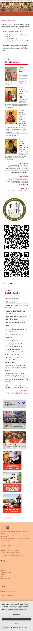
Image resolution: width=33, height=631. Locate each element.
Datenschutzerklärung (5, 578)
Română (18, 24)
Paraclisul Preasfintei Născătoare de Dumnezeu (16, 306)
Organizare (2, 570)
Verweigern (16, 615)
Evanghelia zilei (23, 176)
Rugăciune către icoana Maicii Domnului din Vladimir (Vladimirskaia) (14, 359)
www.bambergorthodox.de (13, 554)
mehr (16, 623)
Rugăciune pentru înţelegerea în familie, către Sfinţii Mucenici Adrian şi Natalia (16, 367)
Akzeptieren (16, 619)
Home (1, 566)
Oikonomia (2, 574)
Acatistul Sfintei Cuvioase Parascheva (13, 336)
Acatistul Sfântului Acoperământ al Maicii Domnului (16, 330)
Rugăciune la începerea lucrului (15, 322)
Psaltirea (7, 326)
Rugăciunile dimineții (11, 298)
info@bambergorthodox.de (13, 552)
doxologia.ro (24, 188)
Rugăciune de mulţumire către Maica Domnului (16, 380)
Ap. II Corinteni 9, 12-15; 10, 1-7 (20, 172)
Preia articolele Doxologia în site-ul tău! (17, 192)
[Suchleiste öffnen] (30, 14)
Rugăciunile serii (10, 302)
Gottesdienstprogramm (5, 572)
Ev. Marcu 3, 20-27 (23, 184)
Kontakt (2, 576)
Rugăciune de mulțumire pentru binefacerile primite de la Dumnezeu (16, 386)
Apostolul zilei (23, 163)
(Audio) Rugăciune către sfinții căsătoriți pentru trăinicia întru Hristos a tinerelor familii (14, 351)
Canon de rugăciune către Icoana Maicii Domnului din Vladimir (15, 345)
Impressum (2, 580)
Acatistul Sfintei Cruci (11, 340)
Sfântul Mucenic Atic (12, 136)
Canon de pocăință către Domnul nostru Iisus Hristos (15, 312)
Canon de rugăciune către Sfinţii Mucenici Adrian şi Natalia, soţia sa (15, 374)
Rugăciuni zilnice (12, 293)
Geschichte (2, 568)
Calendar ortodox (12, 62)
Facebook (8, 518)
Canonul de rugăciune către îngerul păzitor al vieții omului (16, 318)
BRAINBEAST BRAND (17, 555)
